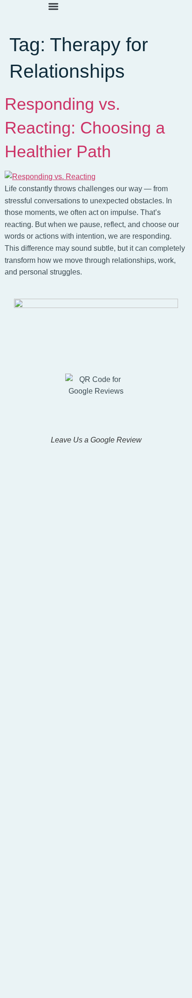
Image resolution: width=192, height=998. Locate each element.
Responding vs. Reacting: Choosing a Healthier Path (85, 127)
